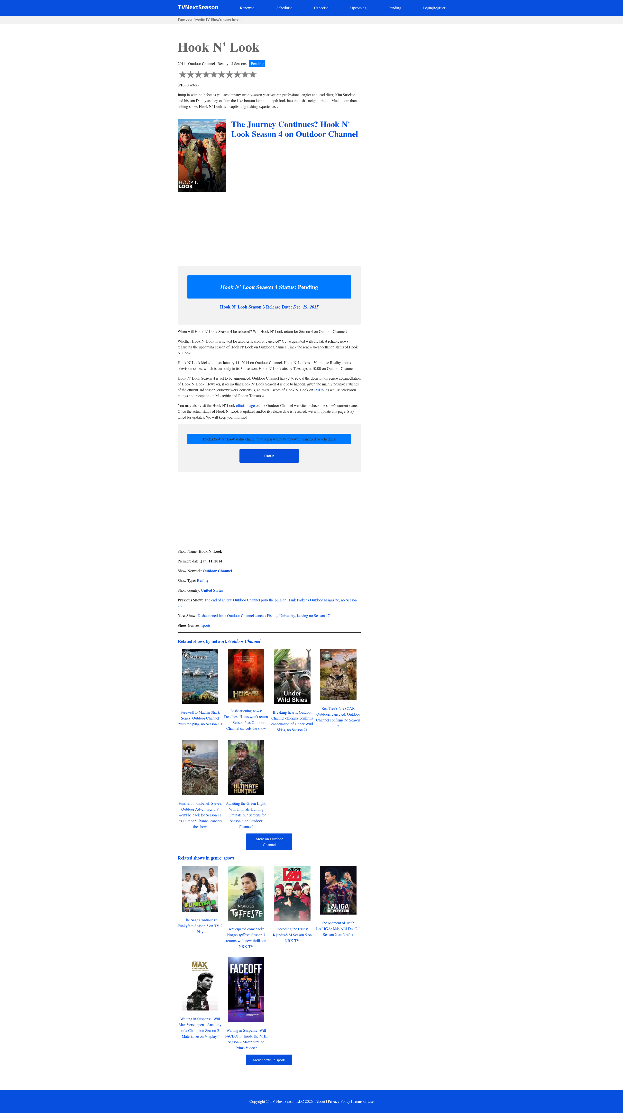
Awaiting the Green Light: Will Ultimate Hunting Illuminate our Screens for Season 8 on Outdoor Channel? (246, 815)
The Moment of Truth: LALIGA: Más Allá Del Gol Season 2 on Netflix (338, 928)
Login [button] (427, 7)
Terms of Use (363, 1101)
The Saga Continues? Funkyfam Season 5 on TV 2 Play (200, 925)
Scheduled (284, 7)
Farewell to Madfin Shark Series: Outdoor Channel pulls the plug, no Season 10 (200, 718)
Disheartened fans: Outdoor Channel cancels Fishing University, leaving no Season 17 (264, 615)
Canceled (321, 7)
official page (245, 405)
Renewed (247, 7)
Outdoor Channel (217, 570)
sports (206, 625)
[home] (198, 8)
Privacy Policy (339, 1101)
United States (212, 590)
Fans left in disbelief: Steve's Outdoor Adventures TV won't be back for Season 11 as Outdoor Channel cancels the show (200, 815)
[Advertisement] (269, 228)
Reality (203, 580)
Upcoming (358, 7)
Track (269, 456)
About (320, 1101)
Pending (394, 7)
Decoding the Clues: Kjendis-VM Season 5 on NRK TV (292, 934)
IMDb (319, 389)
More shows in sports (269, 1059)
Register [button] (439, 7)
